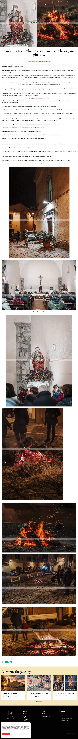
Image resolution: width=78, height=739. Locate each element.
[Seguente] (75, 687)
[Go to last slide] (3, 687)
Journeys (37, 4)
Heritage (51, 1)
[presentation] (13, 683)
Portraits (60, 1)
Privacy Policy (18, 736)
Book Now (47, 4)
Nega (14, 733)
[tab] (36, 701)
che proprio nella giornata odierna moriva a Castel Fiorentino (36, 124)
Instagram (45, 713)
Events (69, 1)
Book (25, 722)
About (25, 720)
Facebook (45, 714)
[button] (28, 724)
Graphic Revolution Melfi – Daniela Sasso (24, 1)
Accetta (5, 733)
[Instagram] (71, 733)
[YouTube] (73, 733)
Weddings (26, 714)
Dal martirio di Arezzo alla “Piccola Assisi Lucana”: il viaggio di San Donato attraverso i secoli (12, 694)
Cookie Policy (13, 736)
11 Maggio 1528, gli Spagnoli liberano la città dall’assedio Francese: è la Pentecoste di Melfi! (38, 694)
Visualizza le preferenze (24, 733)
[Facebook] (68, 733)
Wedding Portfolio (46, 716)
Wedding (41, 1)
